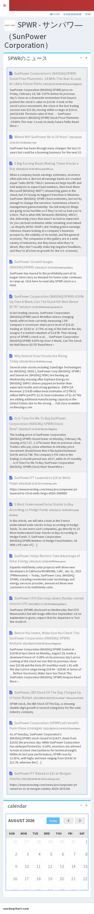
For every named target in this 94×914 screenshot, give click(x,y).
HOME (56, 14)
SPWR (88, 14)
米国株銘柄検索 (72, 14)
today (53, 821)
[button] (4, 5)
